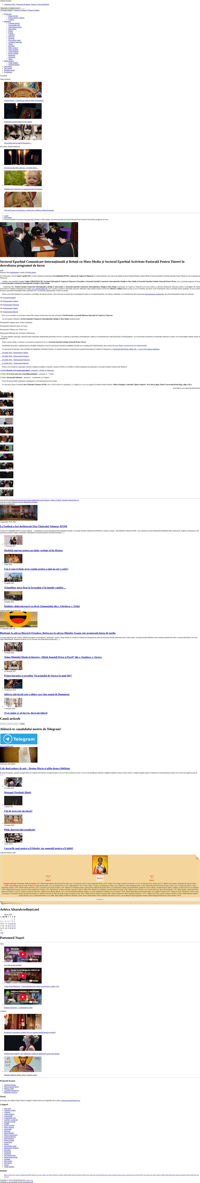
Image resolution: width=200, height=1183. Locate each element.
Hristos (84, 1174)
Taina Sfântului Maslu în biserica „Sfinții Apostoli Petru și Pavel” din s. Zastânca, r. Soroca (53, 657)
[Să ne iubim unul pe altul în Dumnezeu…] (23, 139)
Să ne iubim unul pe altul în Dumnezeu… (17, 143)
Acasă (6, 216)
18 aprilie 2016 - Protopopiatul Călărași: (14, 353)
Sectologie (11, 57)
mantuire (110, 1174)
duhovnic (55, 1174)
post (145, 1174)
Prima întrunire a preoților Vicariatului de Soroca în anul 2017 (38, 675)
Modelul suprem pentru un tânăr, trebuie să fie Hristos (33, 550)
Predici (10, 31)
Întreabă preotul (9, 70)
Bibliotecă (7, 21)
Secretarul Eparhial (9, 298)
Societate (11, 38)
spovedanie (183, 1174)
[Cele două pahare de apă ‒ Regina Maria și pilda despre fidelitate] (19, 762)
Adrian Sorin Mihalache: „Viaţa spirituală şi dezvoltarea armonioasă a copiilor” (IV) (31, 986)
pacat (134, 1174)
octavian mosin (129, 1174)
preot (151, 1174)
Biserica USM (9, 1089)
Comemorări (8, 1116)
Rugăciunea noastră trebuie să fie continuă (18, 122)
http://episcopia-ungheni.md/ (154, 294)
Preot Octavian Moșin (11, 1087)
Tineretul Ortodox (10, 1085)
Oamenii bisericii (13, 65)
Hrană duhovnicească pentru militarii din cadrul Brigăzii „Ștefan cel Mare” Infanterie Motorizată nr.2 (46, 500)
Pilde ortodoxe (13, 48)
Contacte (11, 20)
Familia (10, 33)
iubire (94, 1174)
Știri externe (8, 68)
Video (10, 59)
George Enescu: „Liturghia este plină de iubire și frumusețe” (24, 100)
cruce (47, 1174)
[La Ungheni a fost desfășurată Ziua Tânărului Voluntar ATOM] (19, 520)
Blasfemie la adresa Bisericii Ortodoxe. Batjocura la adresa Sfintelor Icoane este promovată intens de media (58, 633)
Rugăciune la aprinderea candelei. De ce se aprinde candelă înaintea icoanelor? (30, 1032)
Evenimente (8, 72)
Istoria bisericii (9, 61)
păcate (154, 1174)
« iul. (1, 933)
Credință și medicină (15, 42)
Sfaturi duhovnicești (14, 27)
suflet (192, 1174)
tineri (195, 1174)
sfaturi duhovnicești (170, 1174)
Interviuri (11, 36)
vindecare (6, 1176)
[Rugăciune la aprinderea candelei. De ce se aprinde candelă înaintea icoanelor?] (23, 1029)
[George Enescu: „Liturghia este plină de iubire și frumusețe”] (23, 97)
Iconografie (8, 1129)
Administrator (14, 272)
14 (10, 923)
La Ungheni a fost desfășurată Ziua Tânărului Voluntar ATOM (33, 526)
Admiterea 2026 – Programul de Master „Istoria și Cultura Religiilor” (26, 4)
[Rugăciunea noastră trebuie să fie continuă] (23, 118)
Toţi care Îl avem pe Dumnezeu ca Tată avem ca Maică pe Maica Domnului (29, 210)
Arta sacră (7, 1108)
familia (65, 1174)
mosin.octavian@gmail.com (70, 1100)
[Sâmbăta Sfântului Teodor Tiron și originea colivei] (23, 1071)
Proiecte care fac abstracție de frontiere (25, 502)
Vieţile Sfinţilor (9, 1167)
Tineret (10, 44)
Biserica (6, 1174)
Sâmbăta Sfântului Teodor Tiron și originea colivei (20, 1075)
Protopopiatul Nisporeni (11, 305)
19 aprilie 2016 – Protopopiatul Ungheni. (14, 356)
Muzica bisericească (10, 1135)
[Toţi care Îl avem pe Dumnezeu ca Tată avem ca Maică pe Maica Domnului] (23, 207)
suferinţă (188, 1174)
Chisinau (33, 1174)
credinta (44, 1174)
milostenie (114, 1174)
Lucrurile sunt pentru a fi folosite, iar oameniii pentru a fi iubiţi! (38, 848)
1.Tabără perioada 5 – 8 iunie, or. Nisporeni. (27, 370)
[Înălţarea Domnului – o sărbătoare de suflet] (23, 1004)
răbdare (163, 1174)
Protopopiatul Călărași (10, 308)
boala (9, 1174)
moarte (123, 1174)
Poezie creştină (13, 53)
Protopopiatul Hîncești (10, 312)
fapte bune (73, 1174)
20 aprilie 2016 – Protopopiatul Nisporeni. (15, 360)
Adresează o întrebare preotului (10, 8)
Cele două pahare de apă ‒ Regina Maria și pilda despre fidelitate (35, 768)
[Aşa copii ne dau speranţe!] (23, 962)
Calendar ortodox (14, 23)
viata (197, 1174)
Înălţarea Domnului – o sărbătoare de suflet (18, 1008)
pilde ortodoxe (139, 1174)
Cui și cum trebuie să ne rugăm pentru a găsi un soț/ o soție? (36, 569)
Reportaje (11, 46)
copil (40, 1174)
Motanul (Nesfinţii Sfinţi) (17, 792)
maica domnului (100, 1174)
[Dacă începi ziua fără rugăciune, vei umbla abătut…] (23, 164)
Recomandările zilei (6, 746)
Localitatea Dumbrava (11, 1090)
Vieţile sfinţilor (13, 63)
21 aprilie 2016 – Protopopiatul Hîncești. (14, 363)
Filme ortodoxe (13, 50)
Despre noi (7, 14)
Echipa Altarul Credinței (16, 18)
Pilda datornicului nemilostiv (19, 829)
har (81, 1174)
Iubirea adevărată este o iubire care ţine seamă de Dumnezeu (36, 694)
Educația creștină (9, 1122)
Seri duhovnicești (10, 1155)
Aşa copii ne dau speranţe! (13, 965)
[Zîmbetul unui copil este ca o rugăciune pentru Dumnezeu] (23, 185)
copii (37, 1174)
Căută (22, 724)
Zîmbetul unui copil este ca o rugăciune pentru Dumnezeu (23, 189)
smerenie (177, 1174)
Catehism (11, 35)
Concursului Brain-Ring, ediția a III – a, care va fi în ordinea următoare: (136, 349)
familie (69, 1174)
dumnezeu (60, 1174)
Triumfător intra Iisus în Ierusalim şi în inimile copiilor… (35, 587)
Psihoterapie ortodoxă (11, 1148)
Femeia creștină (9, 1125)
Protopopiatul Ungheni (10, 301)
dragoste (51, 1174)
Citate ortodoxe (13, 51)
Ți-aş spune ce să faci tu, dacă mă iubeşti (25, 713)
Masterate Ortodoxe (10, 1092)
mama (105, 1174)
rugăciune (158, 1174)
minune (119, 1174)
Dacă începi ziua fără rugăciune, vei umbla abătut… (21, 168)
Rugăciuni (11, 55)
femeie (78, 1174)
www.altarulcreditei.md (39, 289)
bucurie (13, 1174)
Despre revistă (13, 16)
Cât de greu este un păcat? (18, 811)
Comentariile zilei (14, 25)
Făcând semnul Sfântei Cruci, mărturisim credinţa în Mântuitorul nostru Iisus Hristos (31, 1054)
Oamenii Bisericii (10, 1137)
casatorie (17, 1174)
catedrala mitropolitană (25, 1174)
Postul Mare (12, 29)
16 (15, 923)
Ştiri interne (8, 66)
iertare (87, 1174)
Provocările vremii (14, 40)
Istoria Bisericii (9, 1133)
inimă (91, 1174)
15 (12, 923)
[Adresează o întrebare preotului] (22, 8)
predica (147, 1174)
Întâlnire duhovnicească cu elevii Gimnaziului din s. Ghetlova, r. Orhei (42, 606)
